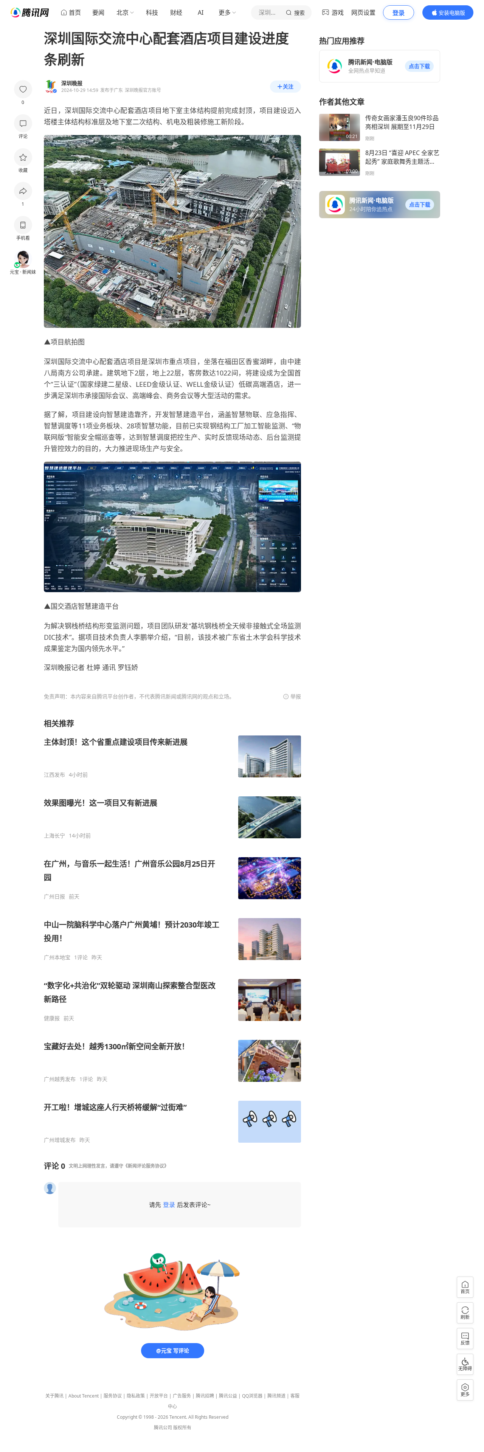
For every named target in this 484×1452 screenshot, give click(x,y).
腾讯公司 (163, 1427)
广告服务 (182, 1396)
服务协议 (113, 1396)
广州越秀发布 (60, 1079)
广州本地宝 (57, 957)
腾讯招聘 (205, 1396)
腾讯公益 (228, 1396)
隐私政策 (136, 1396)
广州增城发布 (60, 1140)
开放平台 (159, 1396)
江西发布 (54, 774)
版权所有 (182, 1427)
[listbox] (172, 931)
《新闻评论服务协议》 (146, 1166)
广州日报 (54, 896)
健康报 (52, 1018)
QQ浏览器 (252, 1396)
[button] (419, 66)
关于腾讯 (54, 1396)
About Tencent (83, 1396)
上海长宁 (54, 835)
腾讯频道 (276, 1396)
